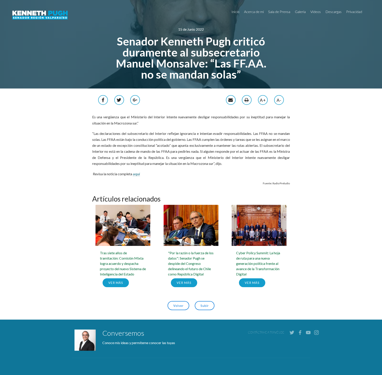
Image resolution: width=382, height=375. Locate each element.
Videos (315, 11)
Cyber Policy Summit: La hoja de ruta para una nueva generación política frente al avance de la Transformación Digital (258, 263)
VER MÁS (115, 283)
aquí (136, 174)
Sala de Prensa (279, 11)
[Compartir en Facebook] (103, 99)
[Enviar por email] (231, 99)
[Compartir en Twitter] (119, 99)
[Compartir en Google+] (135, 99)
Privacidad (354, 11)
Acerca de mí (254, 11)
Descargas (333, 11)
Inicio (235, 11)
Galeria (300, 11)
